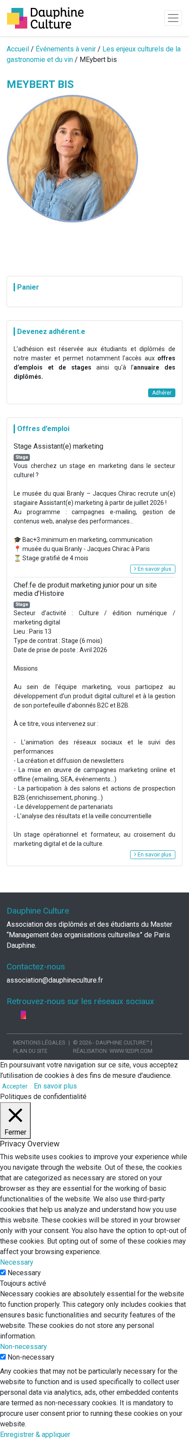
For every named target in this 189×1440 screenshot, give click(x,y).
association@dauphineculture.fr (55, 980)
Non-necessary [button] (23, 1346)
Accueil (18, 49)
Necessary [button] (16, 1262)
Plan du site (30, 1051)
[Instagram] (23, 1015)
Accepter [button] (15, 1086)
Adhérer (161, 393)
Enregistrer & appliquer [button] (35, 1434)
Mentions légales (39, 1042)
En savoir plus (153, 569)
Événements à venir (66, 49)
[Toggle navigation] (173, 18)
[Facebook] (10, 1015)
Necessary (24, 1273)
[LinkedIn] (17, 1015)
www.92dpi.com (131, 1051)
